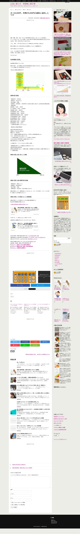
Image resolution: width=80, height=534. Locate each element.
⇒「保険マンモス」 (20, 217)
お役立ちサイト (63, 439)
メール (12, 493)
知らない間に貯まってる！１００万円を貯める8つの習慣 (30, 418)
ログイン (52, 519)
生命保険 (43, 18)
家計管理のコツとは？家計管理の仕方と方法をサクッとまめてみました (65, 329)
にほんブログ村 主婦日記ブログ (29, 241)
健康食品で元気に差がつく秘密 (60, 418)
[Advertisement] (30, 28)
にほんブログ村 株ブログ (40, 237)
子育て (56, 265)
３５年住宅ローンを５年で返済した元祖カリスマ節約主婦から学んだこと (65, 350)
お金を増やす (18, 0)
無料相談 (31, 354)
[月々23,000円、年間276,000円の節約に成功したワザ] (45, 342)
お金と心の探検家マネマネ (44, 354)
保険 (28, 354)
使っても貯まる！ (21, 362)
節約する (48, 18)
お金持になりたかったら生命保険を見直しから (28, 401)
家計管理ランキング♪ (32, 239)
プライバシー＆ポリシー (61, 0)
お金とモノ (34, 0)
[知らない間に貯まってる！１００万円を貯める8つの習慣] (13, 420)
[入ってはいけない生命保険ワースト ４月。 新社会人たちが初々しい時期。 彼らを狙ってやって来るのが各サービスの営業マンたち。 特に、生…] (44, 308)
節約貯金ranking (53, 0)
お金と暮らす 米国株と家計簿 (22, 4)
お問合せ (68, 0)
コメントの (54, 521)
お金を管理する (12, 0)
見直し (34, 354)
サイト (11, 498)
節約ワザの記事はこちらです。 (64, 212)
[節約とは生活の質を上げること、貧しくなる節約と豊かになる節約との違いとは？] (13, 395)
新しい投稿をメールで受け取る (18, 504)
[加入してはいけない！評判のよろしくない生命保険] (13, 428)
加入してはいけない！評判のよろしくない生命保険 (29, 425)
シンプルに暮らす (58, 263)
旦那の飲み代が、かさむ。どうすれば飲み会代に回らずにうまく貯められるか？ (65, 365)
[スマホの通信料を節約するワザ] (13, 436)
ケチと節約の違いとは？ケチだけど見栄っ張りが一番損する (31, 385)
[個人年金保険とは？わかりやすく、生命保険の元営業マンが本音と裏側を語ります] (13, 412)
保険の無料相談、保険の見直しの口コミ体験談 (27, 207)
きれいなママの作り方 (58, 420)
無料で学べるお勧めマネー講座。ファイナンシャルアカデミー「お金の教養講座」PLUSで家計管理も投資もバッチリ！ (62, 35)
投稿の (53, 520)
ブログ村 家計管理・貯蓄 (33, 235)
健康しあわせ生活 (57, 423)
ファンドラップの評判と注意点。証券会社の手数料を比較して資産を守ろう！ (65, 360)
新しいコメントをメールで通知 (18, 502)
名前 (11, 489)
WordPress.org (54, 522)
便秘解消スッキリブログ (59, 416)
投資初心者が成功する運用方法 (18, 464)
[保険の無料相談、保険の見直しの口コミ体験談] (13, 372)
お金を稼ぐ (24, 0)
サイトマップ (56, 439)
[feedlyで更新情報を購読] (11, 351)
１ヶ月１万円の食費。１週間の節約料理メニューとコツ (30, 377)
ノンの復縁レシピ (57, 425)
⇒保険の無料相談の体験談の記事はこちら (19, 204)
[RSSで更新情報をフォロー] (14, 351)
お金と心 (29, 0)
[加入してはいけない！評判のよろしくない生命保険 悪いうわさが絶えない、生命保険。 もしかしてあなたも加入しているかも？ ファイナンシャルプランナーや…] (17, 308)
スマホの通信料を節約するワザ (24, 433)
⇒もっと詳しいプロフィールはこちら (62, 138)
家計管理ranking (45, 0)
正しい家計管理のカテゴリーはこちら (63, 83)
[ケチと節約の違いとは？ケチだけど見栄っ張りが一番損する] (13, 388)
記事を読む (19, 367)
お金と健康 (39, 0)
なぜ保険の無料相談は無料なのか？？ (63, 21)
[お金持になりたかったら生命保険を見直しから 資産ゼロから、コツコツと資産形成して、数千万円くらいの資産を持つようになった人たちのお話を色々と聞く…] (30, 308)
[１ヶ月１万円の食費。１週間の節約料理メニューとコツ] (13, 380)
